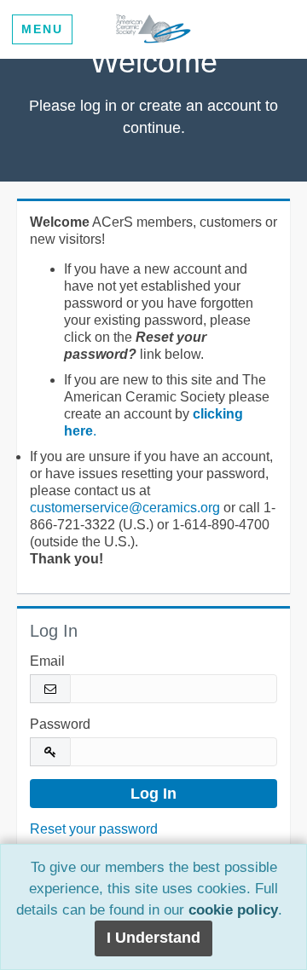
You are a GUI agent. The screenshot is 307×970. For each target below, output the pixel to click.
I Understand (153, 937)
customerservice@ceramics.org (125, 507)
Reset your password (94, 829)
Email (47, 661)
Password (60, 724)
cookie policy (233, 910)
